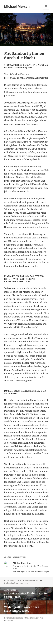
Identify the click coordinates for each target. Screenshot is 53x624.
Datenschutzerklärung (13, 618)
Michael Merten (17, 6)
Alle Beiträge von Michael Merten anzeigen (31, 571)
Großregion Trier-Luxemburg (16, 583)
